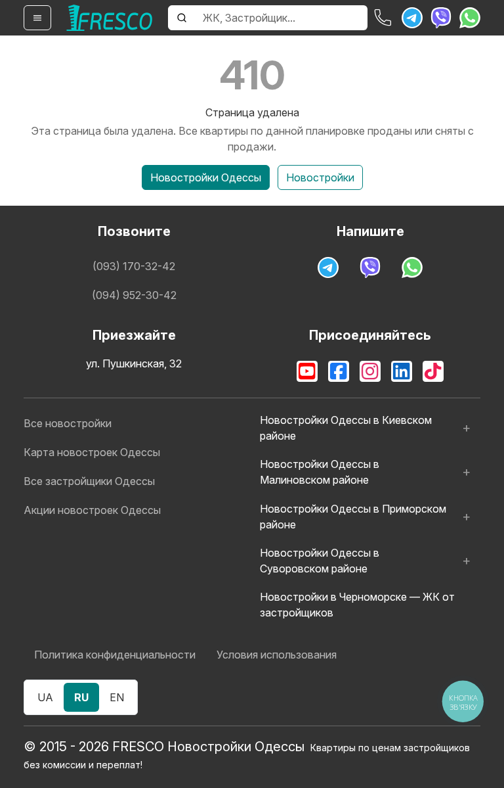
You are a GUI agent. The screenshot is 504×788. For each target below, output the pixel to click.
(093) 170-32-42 (134, 266)
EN (117, 697)
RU (81, 697)
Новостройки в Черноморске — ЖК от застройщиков (357, 604)
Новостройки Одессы (205, 177)
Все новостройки (68, 423)
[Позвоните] (383, 17)
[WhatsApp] (469, 18)
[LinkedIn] (401, 371)
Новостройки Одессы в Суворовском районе (319, 560)
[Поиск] (182, 17)
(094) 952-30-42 (134, 295)
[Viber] (441, 18)
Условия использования (277, 654)
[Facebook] (338, 371)
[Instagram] (370, 371)
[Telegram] (412, 18)
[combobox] (281, 17)
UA (45, 697)
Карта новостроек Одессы (92, 452)
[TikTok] (433, 371)
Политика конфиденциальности (115, 654)
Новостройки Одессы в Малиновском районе (319, 471)
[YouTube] (307, 371)
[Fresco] (109, 17)
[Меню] (37, 17)
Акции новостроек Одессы (92, 510)
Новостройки (320, 177)
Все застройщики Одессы (89, 481)
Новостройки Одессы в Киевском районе (346, 427)
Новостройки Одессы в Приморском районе (353, 516)
